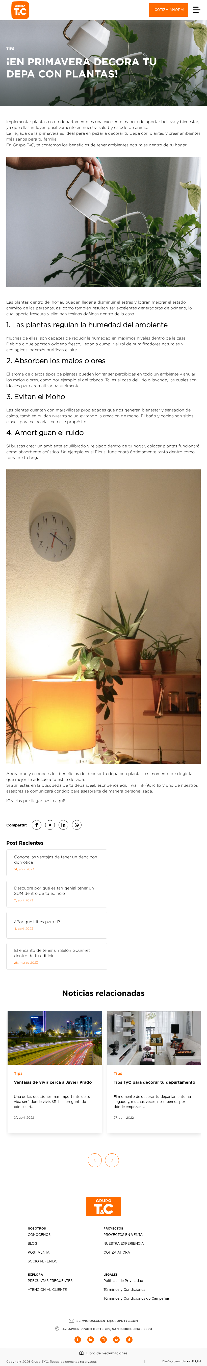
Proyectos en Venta (123, 1235)
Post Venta (38, 1252)
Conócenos (39, 1235)
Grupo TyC (23, 145)
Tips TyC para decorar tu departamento (154, 1082)
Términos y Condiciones (124, 1290)
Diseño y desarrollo (174, 1361)
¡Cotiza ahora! (168, 10)
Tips (18, 1073)
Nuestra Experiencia (124, 1243)
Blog (32, 1243)
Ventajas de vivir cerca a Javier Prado (53, 1082)
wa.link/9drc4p (146, 785)
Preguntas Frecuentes (50, 1281)
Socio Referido (43, 1261)
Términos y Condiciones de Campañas (137, 1298)
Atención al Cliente (47, 1290)
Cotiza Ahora (117, 1252)
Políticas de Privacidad (123, 1281)
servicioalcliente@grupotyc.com (107, 1320)
